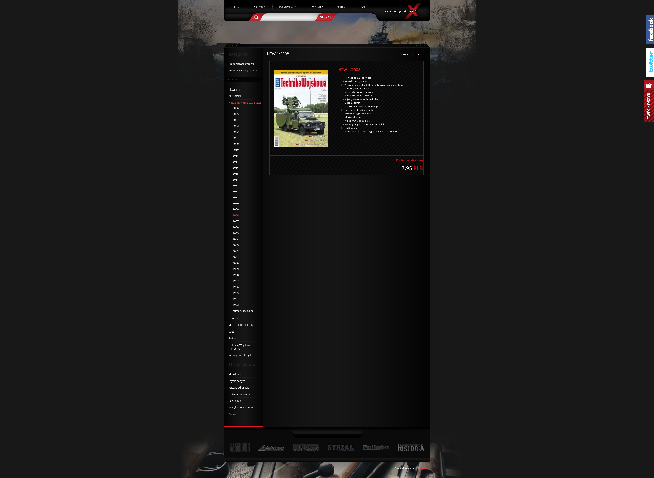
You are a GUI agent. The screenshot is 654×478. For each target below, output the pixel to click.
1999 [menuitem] (236, 269)
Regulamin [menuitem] (235, 400)
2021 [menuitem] (236, 137)
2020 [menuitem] (236, 143)
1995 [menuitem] (236, 293)
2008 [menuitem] (236, 215)
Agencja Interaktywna (405, 467)
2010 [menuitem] (236, 203)
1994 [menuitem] (236, 299)
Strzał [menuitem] (232, 331)
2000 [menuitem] (236, 263)
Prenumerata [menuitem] (287, 7)
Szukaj (325, 17)
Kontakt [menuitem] (342, 7)
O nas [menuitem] (236, 7)
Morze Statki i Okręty (306, 447)
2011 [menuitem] (236, 197)
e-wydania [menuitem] (316, 7)
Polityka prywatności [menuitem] (241, 407)
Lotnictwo (271, 447)
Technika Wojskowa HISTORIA (411, 447)
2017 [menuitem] (236, 161)
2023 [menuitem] (236, 126)
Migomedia (421, 467)
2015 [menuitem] (236, 173)
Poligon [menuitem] (233, 338)
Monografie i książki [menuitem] (240, 355)
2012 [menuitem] (236, 191)
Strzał (340, 447)
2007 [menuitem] (236, 221)
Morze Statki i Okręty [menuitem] (241, 325)
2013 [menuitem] (236, 185)
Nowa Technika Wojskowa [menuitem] (245, 102)
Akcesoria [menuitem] (234, 89)
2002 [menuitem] (236, 251)
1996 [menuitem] (236, 287)
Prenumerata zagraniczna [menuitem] (243, 70)
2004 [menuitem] (236, 239)
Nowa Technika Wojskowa (239, 447)
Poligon (376, 447)
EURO (420, 54)
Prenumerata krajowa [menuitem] (241, 63)
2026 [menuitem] (236, 108)
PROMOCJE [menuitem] (235, 96)
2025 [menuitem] (236, 114)
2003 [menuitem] (236, 245)
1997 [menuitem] (236, 281)
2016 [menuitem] (236, 167)
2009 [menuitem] (236, 209)
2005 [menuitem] (236, 233)
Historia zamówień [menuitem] (240, 394)
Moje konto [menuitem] (235, 374)
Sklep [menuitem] (364, 7)
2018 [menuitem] (236, 155)
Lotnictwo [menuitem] (234, 318)
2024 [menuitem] (236, 120)
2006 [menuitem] (236, 227)
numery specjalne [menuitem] (243, 310)
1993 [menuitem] (236, 305)
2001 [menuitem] (236, 257)
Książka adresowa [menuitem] (239, 387)
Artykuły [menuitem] (260, 7)
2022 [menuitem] (236, 131)
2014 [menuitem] (236, 179)
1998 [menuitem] (236, 275)
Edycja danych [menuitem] (237, 381)
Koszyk (649, 101)
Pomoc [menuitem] (233, 414)
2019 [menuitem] (236, 149)
